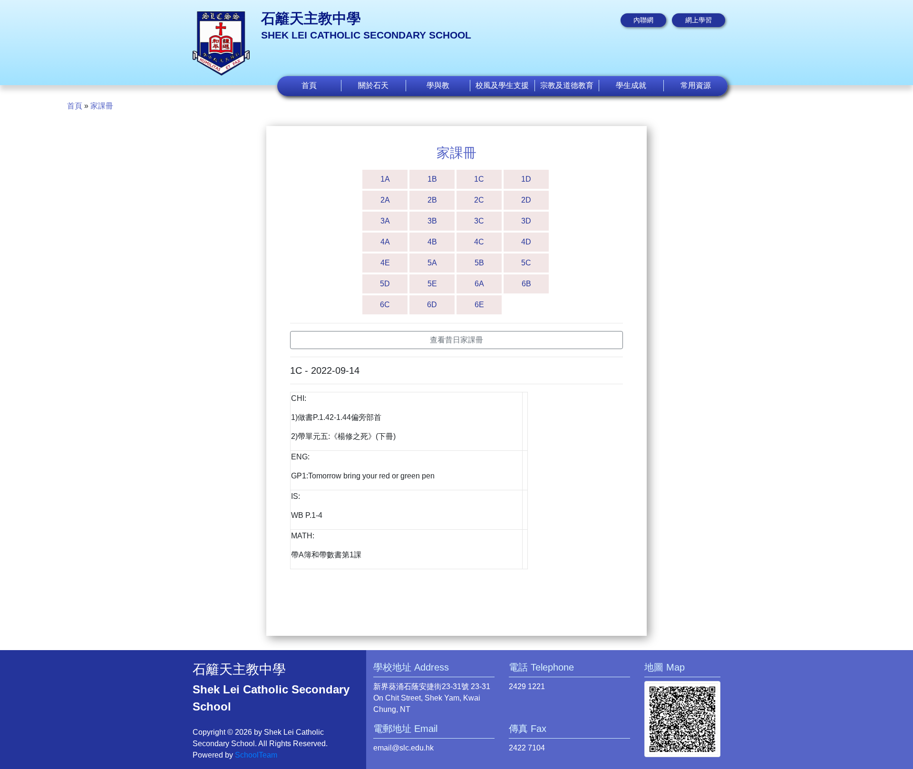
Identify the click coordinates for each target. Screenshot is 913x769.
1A (385, 179)
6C (385, 305)
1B (432, 179)
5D (385, 284)
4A (385, 242)
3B (432, 221)
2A (385, 200)
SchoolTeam (256, 755)
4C (479, 242)
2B (432, 200)
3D (526, 221)
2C (479, 200)
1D (526, 179)
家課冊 (101, 106)
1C (479, 179)
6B (526, 284)
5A (432, 263)
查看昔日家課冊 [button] (456, 340)
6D (432, 305)
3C (479, 221)
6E (479, 305)
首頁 (309, 85)
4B (432, 242)
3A (385, 221)
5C (526, 263)
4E (385, 263)
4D (526, 242)
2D (526, 200)
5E (432, 284)
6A (479, 284)
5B (479, 263)
